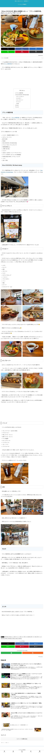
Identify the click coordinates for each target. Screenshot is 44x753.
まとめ (17, 106)
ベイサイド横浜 (34, 636)
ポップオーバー (20, 99)
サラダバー (19, 98)
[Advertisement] (22, 79)
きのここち (12, 636)
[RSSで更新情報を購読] (32, 653)
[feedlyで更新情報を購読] (11, 653)
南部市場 (3, 638)
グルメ (3, 636)
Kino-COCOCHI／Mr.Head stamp (22, 94)
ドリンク (19, 101)
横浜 (7, 638)
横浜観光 (10, 638)
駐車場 (20, 638)
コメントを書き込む (22, 739)
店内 (18, 103)
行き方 (17, 105)
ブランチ (22, 636)
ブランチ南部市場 (7, 63)
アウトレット (17, 636)
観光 (17, 638)
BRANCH (7, 636)
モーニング (39, 636)
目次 (20, 90)
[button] (36, 52)
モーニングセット (20, 96)
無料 (14, 638)
